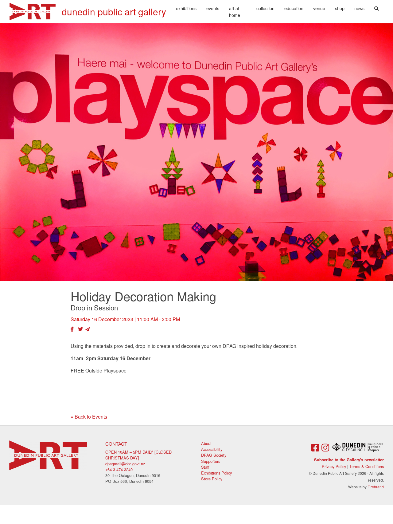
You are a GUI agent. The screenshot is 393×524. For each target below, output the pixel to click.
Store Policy (211, 479)
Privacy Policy (334, 466)
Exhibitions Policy (216, 473)
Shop (339, 8)
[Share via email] (87, 329)
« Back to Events (89, 416)
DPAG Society (213, 455)
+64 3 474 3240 (119, 469)
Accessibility (211, 449)
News (359, 8)
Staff (205, 467)
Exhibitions (186, 8)
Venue (319, 8)
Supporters (210, 461)
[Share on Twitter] (80, 329)
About (206, 443)
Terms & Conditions (366, 466)
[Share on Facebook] (72, 329)
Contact (116, 443)
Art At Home (234, 11)
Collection (265, 8)
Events (212, 8)
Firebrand (376, 486)
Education (293, 8)
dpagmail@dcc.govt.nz (125, 464)
